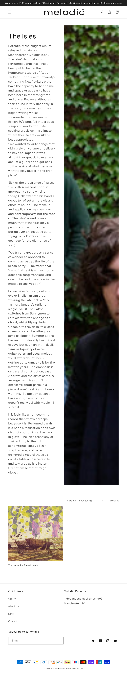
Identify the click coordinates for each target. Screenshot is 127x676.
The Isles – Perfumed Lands (23, 565)
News (11, 613)
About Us (13, 606)
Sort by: (71, 500)
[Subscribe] (59, 640)
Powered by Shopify (75, 668)
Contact (12, 621)
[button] (10, 12)
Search (12, 598)
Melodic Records (58, 668)
